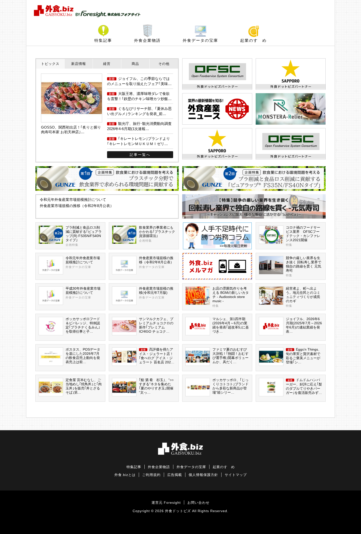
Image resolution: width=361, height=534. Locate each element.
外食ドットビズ (178, 511)
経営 (107, 64)
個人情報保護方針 (203, 475)
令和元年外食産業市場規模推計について (73, 199)
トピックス (50, 64)
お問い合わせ (198, 502)
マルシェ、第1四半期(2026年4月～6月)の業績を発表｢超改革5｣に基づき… (230, 325)
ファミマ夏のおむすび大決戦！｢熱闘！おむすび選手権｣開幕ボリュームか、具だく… (230, 356)
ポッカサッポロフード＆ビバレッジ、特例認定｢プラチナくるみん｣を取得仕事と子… (83, 325)
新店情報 (78, 64)
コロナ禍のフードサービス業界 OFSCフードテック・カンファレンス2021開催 (303, 236)
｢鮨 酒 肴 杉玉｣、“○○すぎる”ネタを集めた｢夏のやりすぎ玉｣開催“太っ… (156, 386)
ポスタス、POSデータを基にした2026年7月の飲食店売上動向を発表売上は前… (83, 356)
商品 (135, 64)
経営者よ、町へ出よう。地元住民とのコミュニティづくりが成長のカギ (303, 297)
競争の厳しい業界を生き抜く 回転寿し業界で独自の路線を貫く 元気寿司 (303, 266)
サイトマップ (236, 475)
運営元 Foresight (166, 502)
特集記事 (103, 40)
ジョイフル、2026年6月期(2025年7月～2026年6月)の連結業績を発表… (304, 325)
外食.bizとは (125, 475)
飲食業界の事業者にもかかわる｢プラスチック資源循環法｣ (157, 234)
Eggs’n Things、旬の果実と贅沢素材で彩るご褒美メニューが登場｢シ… (303, 356)
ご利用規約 (151, 475)
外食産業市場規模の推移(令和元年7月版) (156, 293)
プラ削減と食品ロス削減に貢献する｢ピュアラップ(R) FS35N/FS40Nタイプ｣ (84, 236)
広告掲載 (174, 475)
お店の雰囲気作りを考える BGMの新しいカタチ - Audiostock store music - (230, 297)
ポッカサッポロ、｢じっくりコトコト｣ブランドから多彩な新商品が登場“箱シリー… (230, 386)
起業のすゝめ (253, 40)
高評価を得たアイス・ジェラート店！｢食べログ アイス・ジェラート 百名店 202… (156, 356)
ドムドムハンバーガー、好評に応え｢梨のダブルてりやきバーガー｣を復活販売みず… (304, 386)
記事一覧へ (140, 155)
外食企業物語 (147, 40)
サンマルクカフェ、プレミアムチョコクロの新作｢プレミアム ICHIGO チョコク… (156, 325)
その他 (163, 64)
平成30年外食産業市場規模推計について (83, 293)
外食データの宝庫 (200, 40)
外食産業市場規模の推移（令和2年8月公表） (77, 206)
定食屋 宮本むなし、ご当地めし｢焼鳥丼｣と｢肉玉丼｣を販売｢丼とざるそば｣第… (84, 386)
